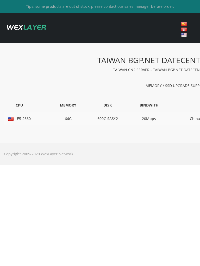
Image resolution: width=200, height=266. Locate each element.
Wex (26, 27)
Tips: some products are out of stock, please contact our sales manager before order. (100, 6)
